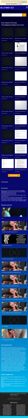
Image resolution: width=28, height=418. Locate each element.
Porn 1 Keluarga (5, 326)
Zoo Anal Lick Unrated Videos (13, 369)
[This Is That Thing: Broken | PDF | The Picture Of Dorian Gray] (8, 167)
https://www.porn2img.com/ (21, 412)
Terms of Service (17, 393)
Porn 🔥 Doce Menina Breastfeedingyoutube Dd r (11, 272)
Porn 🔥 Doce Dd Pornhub (7, 245)
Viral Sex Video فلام (5, 350)
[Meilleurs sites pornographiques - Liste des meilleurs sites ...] (8, 80)
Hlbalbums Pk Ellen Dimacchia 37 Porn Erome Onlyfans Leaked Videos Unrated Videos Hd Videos (13, 364)
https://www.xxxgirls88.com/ (20, 404)
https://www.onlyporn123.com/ (21, 410)
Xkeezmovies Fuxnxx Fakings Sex (19, 349)
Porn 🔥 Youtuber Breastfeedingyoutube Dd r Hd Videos (13, 299)
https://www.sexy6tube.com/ (20, 405)
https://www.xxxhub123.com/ (7, 412)
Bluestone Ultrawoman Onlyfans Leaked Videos (17, 354)
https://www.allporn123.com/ (20, 409)
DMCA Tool (16, 394)
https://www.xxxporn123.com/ (7, 413)
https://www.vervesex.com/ (7, 410)
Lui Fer (8, 353)
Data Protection (24, 393)
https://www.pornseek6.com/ (20, 408)
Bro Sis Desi (18, 360)
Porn (3, 218)
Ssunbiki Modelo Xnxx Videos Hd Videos (12, 370)
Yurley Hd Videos (4, 355)
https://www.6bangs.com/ (7, 406)
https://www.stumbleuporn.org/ (21, 414)
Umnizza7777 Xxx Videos (12, 368)
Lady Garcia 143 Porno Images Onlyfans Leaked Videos (12, 367)
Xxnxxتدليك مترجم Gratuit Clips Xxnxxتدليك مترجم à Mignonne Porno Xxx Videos (13, 357)
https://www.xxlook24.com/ (7, 414)
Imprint (11, 393)
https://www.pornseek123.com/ (21, 407)
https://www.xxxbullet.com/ (7, 411)
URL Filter (11, 394)
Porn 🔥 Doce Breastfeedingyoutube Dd (9, 231)
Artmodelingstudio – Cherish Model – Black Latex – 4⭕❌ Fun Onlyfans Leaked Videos (13, 360)
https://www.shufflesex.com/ (7, 409)
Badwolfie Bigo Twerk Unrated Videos (8, 347)
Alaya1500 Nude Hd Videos (14, 350)
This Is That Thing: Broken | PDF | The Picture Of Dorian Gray (13, 169)
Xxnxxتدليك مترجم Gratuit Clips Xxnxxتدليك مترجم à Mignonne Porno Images (13, 356)
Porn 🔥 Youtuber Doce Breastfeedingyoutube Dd (11, 312)
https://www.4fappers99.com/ (7, 405)
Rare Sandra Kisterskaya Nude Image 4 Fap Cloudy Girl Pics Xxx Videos (13, 358)
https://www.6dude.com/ (7, 407)
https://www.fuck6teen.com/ (21, 406)
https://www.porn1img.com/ (21, 411)
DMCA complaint (23, 200)
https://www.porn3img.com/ (21, 413)
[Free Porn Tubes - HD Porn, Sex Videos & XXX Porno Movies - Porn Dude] (8, 36)
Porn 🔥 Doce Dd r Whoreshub (7, 258)
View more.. (14, 175)
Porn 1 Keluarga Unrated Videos (8, 339)
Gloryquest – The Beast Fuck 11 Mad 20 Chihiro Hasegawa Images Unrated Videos (12, 366)
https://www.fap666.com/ (7, 408)
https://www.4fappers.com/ (7, 404)
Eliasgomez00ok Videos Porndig (7, 352)
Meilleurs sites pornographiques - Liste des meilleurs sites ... (13, 82)
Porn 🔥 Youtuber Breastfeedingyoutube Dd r (10, 285)
